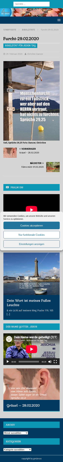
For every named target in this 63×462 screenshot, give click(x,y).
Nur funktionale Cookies (31, 234)
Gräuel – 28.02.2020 (23, 405)
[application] (31, 349)
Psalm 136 (17, 187)
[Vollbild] (55, 361)
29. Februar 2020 (14, 54)
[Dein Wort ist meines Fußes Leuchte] (31, 274)
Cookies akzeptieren (31, 225)
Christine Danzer (35, 54)
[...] (8, 314)
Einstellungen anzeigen (31, 243)
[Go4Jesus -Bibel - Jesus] (31, 14)
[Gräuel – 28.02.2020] (31, 384)
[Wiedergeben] (7, 361)
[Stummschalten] (50, 361)
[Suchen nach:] (31, 4)
